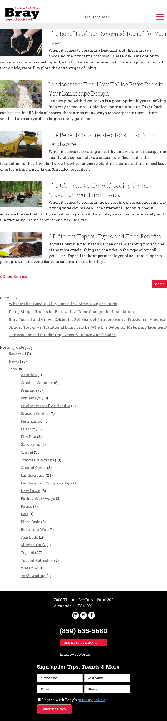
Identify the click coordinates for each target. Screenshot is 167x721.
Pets (24, 513)
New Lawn (30, 490)
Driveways (31, 397)
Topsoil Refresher (37, 560)
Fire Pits (28, 436)
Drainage (29, 390)
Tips (13, 368)
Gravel (27, 452)
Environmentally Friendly (45, 405)
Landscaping (33, 475)
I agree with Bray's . (75, 699)
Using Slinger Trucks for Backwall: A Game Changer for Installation (71, 311)
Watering (29, 567)
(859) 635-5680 (97, 17)
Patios (26, 506)
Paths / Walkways (38, 498)
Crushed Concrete (37, 382)
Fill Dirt (28, 428)
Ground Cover (33, 467)
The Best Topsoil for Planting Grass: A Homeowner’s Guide (62, 334)
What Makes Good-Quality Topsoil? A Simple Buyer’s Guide (63, 303)
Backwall (17, 353)
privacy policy (91, 699)
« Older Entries (13, 276)
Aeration (29, 374)
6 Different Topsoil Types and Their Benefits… (106, 236)
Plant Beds (30, 521)
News (14, 361)
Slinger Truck (33, 544)
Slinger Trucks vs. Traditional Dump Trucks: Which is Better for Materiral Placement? (88, 327)
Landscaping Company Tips (46, 483)
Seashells (29, 537)
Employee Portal (75, 654)
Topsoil (27, 552)
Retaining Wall (35, 529)
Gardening (30, 444)
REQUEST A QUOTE (80, 642)
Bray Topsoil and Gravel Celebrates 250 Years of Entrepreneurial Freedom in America (87, 319)
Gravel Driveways (37, 459)
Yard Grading (33, 575)
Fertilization (32, 421)
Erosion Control (35, 413)
